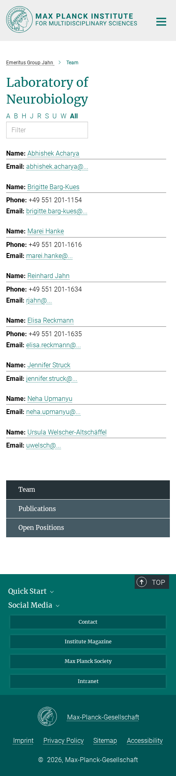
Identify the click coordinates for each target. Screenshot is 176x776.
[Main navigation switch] (161, 22)
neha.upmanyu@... (53, 412)
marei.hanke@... (49, 256)
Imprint (23, 740)
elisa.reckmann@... (53, 345)
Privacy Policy (63, 740)
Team (26, 489)
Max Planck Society (88, 661)
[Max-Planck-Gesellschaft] (52, 717)
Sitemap (105, 740)
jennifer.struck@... (51, 378)
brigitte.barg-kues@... (57, 211)
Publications (37, 509)
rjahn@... (39, 300)
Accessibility (145, 740)
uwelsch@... (43, 445)
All (74, 116)
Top (158, 582)
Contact (88, 622)
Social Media (31, 605)
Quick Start (28, 591)
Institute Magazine (88, 641)
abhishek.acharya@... (57, 166)
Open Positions (41, 528)
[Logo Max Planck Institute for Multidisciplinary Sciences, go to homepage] (72, 19)
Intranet (88, 681)
